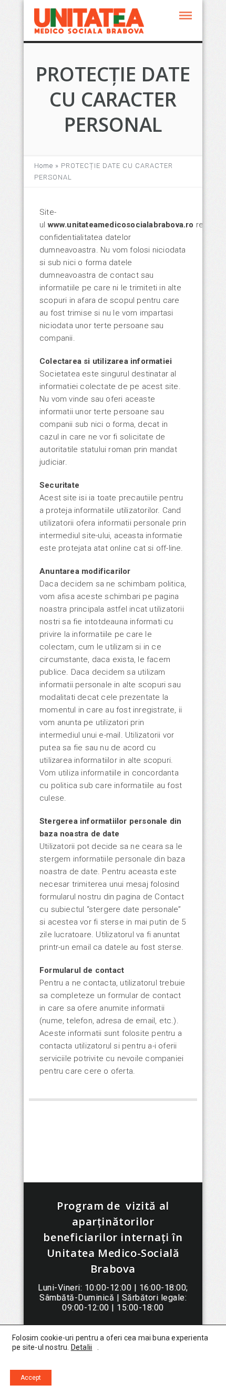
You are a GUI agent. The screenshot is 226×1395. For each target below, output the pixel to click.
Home (43, 166)
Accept (30, 1377)
